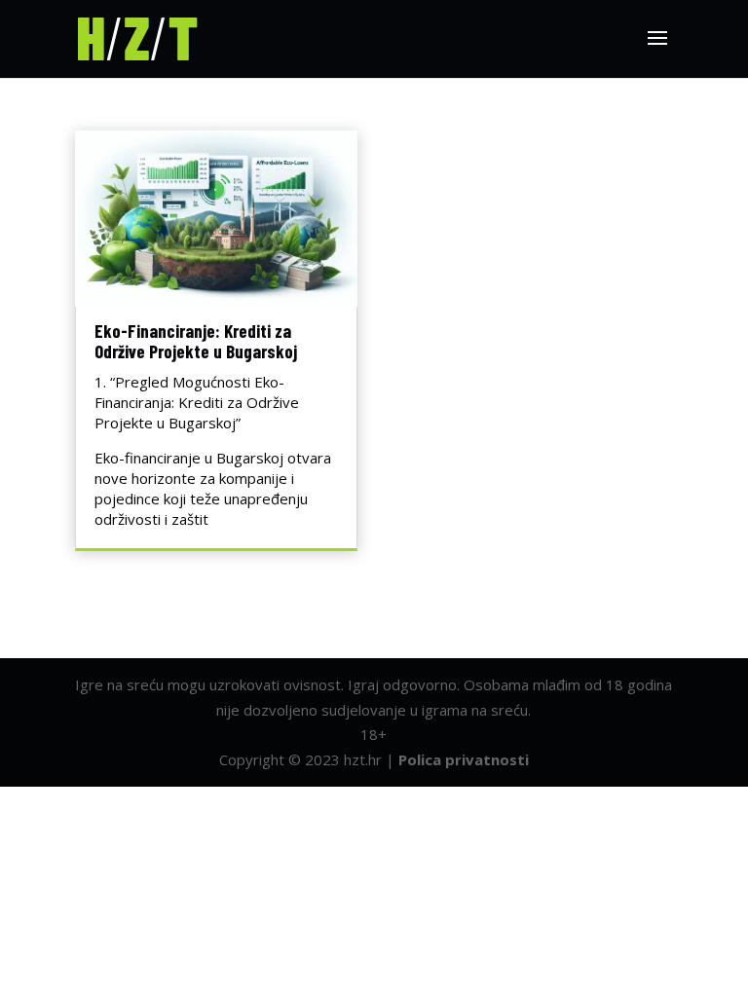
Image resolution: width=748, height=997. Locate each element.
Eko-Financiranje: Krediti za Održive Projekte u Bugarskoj (195, 340)
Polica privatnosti (463, 759)
